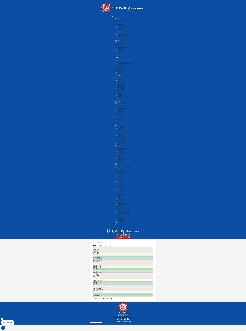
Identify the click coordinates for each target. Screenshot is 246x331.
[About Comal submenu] (115, 125)
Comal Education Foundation (123, 103)
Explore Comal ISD (122, 20)
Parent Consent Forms (122, 97)
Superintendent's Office (122, 36)
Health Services (121, 48)
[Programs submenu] (115, 164)
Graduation (120, 79)
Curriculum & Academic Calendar (100, 286)
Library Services (121, 88)
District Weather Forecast (123, 87)
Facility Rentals (121, 109)
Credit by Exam (121, 85)
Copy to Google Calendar (98, 246)
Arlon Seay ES (96, 249)
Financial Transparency (122, 35)
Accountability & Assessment (123, 42)
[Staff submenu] (115, 224)
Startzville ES (96, 283)
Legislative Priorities (122, 31)
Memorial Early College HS (99, 269)
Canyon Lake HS (96, 252)
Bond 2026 (120, 25)
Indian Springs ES (97, 266)
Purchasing (120, 51)
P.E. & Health (120, 71)
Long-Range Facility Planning (124, 32)
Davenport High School (98, 258)
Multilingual (120, 70)
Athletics (119, 60)
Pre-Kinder (120, 72)
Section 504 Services (122, 94)
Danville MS (95, 259)
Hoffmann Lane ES (97, 265)
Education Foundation (97, 260)
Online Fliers (120, 111)
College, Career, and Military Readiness (126, 63)
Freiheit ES (95, 261)
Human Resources (121, 49)
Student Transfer (121, 96)
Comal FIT (120, 104)
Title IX (119, 39)
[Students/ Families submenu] (115, 77)
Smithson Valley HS (97, 279)
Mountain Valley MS (97, 273)
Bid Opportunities (121, 21)
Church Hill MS (96, 254)
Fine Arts (119, 66)
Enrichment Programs (122, 65)
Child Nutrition (121, 44)
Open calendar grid (108, 298)
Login (118, 321)
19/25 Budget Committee (123, 34)
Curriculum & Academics (123, 47)
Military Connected (121, 89)
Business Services (121, 43)
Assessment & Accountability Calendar (101, 287)
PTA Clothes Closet (122, 113)
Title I (119, 37)
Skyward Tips (120, 95)
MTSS (119, 90)
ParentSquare (120, 91)
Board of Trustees (121, 22)
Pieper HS (95, 292)
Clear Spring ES (96, 256)
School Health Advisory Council (124, 114)
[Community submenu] (115, 102)
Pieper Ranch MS (96, 275)
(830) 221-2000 (124, 315)
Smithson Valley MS (97, 280)
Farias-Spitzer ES (96, 294)
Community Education (122, 106)
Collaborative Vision (122, 26)
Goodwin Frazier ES (97, 264)
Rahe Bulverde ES (97, 276)
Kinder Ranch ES (96, 268)
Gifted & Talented (121, 67)
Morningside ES (96, 271)
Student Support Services (123, 54)
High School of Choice (98, 291)
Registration (120, 78)
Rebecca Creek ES (97, 277)
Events (94, 248)
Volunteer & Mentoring (122, 116)
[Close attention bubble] (2, 319)
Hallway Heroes (121, 110)
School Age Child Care (122, 74)
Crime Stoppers (121, 86)
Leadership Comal (121, 29)
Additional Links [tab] (123, 235)
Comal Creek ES (96, 295)
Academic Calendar (122, 80)
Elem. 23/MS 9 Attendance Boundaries (125, 33)
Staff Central (120, 119)
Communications (121, 45)
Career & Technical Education (124, 62)
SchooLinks (120, 93)
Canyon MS (95, 253)
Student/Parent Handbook (123, 98)
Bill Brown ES (96, 250)
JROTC (119, 68)
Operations (120, 50)
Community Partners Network (124, 108)
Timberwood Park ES (97, 284)
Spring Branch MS (97, 282)
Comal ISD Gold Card (122, 105)
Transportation (120, 56)
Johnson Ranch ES (97, 267)
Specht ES (95, 281)
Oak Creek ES (96, 274)
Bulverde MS (96, 296)
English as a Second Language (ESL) (125, 64)
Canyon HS (95, 251)
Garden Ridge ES (96, 263)
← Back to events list (98, 298)
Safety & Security (121, 52)
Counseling (120, 83)
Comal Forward (121, 27)
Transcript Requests (121, 100)
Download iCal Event (109, 246)
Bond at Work (120, 24)
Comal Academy (96, 257)
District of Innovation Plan (123, 28)
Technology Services (122, 55)
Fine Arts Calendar (97, 288)
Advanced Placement (122, 59)
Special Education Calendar (98, 289)
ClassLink (120, 82)
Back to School (121, 81)
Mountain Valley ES (97, 272)
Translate (100, 324)
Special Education (121, 73)
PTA (118, 112)
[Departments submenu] (115, 41)
